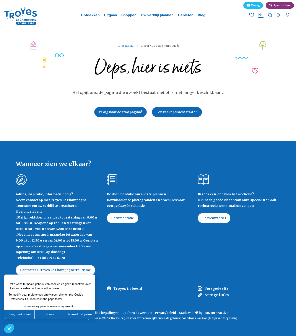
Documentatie (122, 218)
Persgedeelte (216, 288)
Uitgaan (110, 15)
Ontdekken (90, 15)
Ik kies (50, 314)
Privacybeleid (165, 313)
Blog (201, 15)
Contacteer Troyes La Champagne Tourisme (55, 270)
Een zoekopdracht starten (177, 112)
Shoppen (129, 15)
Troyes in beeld (127, 288)
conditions (189, 318)
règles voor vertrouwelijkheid (141, 318)
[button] (9, 328)
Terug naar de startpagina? (120, 112)
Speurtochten (282, 5)
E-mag (255, 5)
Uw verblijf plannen (157, 15)
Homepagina (125, 45)
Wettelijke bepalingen (102, 313)
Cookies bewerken (137, 313)
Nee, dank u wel (19, 314)
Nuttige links (216, 295)
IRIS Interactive (215, 313)
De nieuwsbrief (214, 218)
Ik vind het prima (80, 314)
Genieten (186, 15)
